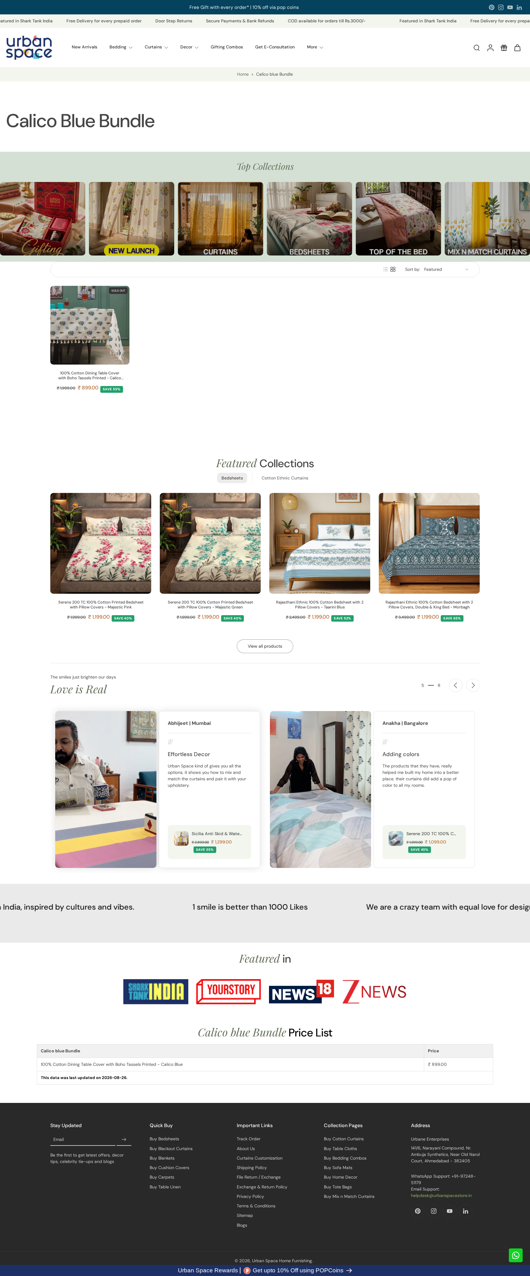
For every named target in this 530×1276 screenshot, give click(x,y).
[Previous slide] (456, 685)
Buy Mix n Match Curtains (349, 1196)
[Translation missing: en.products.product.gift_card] (503, 47)
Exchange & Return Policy (262, 1187)
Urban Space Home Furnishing (282, 1260)
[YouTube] (510, 7)
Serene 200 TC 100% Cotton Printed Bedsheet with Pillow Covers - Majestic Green (210, 605)
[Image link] (42, 219)
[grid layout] (393, 269)
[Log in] (490, 47)
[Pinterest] (491, 7)
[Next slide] (473, 685)
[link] (155, 991)
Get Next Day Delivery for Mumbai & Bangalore (245, 7)
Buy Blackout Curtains (171, 1148)
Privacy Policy (250, 1196)
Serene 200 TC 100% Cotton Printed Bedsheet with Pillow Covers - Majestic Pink (101, 605)
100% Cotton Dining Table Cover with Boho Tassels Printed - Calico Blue (89, 376)
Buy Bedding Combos (345, 1158)
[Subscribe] (124, 1140)
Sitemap (245, 1215)
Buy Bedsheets (164, 1139)
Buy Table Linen (165, 1187)
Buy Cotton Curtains (344, 1139)
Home (243, 74)
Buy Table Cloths (340, 1148)
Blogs (242, 1225)
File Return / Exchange (259, 1177)
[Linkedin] (519, 7)
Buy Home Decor (340, 1177)
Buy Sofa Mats (338, 1167)
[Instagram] (500, 7)
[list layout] (385, 269)
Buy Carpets (162, 1177)
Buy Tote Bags (338, 1187)
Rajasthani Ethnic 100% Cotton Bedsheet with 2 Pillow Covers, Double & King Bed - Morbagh (429, 605)
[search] (476, 47)
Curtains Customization (259, 1158)
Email (58, 1139)
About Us (246, 1148)
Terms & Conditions (256, 1206)
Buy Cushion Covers (169, 1167)
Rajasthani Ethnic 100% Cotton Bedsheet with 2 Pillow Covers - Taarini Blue (319, 605)
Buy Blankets (162, 1158)
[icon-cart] (517, 47)
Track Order (248, 1139)
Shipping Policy (252, 1167)
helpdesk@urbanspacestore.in (441, 1195)
